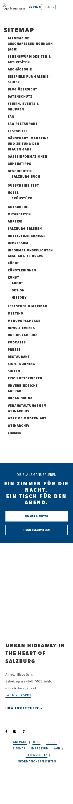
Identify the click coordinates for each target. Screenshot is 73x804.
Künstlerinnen (22, 270)
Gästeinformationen (27, 156)
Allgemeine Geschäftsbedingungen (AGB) (30, 44)
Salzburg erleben (25, 228)
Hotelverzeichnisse (27, 235)
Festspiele (18, 131)
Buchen (49, 7)
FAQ (11, 116)
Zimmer (15, 432)
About (17, 283)
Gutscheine (19, 206)
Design (18, 290)
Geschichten (20, 171)
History (19, 297)
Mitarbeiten (19, 214)
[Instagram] (15, 731)
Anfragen (35, 7)
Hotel (13, 192)
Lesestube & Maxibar (27, 306)
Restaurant (19, 356)
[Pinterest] (24, 731)
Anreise (15, 221)
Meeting (15, 313)
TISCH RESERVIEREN (36, 530)
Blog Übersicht (22, 89)
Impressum (18, 243)
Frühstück (22, 198)
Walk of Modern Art (27, 418)
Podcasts (17, 342)
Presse (14, 349)
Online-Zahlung (23, 335)
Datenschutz (20, 96)
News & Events (21, 327)
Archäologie (20, 69)
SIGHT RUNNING (21, 363)
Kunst (13, 277)
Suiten (14, 371)
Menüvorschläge (24, 320)
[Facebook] (8, 731)
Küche (13, 263)
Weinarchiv (19, 425)
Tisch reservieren (25, 378)
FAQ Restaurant (23, 123)
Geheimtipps (19, 163)
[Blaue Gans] (14, 6)
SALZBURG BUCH (26, 176)
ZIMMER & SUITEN (36, 516)
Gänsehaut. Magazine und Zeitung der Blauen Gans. (28, 144)
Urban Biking (20, 398)
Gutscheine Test (23, 185)
